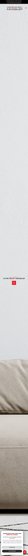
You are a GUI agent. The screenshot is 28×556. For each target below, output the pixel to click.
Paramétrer (12, 547)
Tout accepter (12, 551)
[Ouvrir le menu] (26, 8)
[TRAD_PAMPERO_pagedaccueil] (14, 11)
